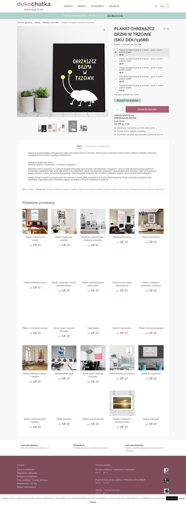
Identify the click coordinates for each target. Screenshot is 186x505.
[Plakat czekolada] (151, 403)
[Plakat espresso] (64, 403)
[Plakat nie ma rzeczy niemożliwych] (122, 266)
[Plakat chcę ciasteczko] (93, 403)
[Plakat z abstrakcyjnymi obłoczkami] (93, 266)
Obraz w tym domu (151, 237)
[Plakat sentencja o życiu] (35, 266)
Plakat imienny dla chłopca (122, 373)
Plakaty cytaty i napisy (66, 189)
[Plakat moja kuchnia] (122, 312)
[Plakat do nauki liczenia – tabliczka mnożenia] (93, 221)
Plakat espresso (64, 419)
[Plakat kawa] (93, 312)
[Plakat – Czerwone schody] (35, 312)
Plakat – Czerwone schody (35, 328)
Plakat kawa (93, 328)
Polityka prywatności (27, 476)
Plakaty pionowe (51, 22)
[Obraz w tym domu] (151, 221)
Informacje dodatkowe (97, 146)
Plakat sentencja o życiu (35, 282)
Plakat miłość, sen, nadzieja (64, 238)
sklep (37, 22)
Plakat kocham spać (64, 373)
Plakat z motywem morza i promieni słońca (64, 284)
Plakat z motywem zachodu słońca (122, 420)
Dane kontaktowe (26, 469)
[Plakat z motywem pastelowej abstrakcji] (151, 266)
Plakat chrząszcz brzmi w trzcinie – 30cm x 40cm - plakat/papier (141, 69)
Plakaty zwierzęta (155, 189)
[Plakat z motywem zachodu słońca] (122, 403)
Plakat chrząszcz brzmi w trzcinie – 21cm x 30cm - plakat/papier (141, 60)
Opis (79, 146)
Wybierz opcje (35, 251)
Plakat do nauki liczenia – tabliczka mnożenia (93, 238)
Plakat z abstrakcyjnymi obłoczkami (93, 284)
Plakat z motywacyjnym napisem (35, 420)
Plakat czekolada (151, 419)
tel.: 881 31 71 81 (115, 16)
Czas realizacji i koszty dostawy (32, 480)
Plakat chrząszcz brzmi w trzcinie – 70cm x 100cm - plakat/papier (142, 87)
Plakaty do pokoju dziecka (90, 189)
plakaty (50, 189)
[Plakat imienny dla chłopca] (122, 357)
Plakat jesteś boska (122, 237)
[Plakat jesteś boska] (122, 221)
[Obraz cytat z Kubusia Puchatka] (64, 312)
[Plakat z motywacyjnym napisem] (35, 403)
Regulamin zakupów (27, 473)
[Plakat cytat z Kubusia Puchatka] (93, 357)
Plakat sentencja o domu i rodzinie (35, 375)
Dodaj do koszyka (147, 109)
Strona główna (25, 22)
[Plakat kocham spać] (64, 357)
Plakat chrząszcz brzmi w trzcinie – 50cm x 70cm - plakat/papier (141, 78)
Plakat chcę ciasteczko (93, 419)
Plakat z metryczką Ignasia (151, 328)
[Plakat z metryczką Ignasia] (151, 312)
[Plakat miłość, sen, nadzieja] (64, 221)
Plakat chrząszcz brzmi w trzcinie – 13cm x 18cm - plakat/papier (141, 51)
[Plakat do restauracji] (151, 357)
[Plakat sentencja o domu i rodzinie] (35, 357)
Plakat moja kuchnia (122, 328)
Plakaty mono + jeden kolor (116, 189)
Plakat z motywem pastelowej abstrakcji (151, 284)
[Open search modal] (157, 6)
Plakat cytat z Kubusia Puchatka (93, 375)
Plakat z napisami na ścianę (35, 238)
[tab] (79, 144)
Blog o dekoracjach (26, 487)
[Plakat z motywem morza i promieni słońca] (64, 266)
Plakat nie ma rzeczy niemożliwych (122, 284)
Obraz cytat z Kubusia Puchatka (64, 329)
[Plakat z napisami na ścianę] (35, 221)
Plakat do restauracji (151, 373)
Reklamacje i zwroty (27, 483)
